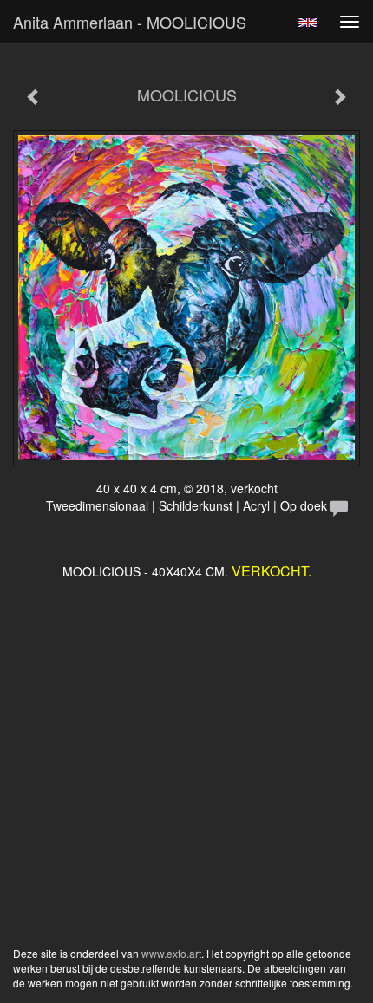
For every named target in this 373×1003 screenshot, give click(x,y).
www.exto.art (171, 953)
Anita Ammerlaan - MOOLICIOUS (129, 21)
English (307, 22)
